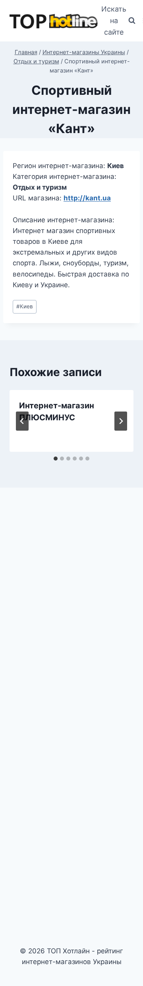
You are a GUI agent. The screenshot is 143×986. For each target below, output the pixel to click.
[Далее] (120, 421)
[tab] (56, 459)
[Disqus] (71, 604)
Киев (24, 306)
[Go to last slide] (22, 421)
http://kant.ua (87, 198)
